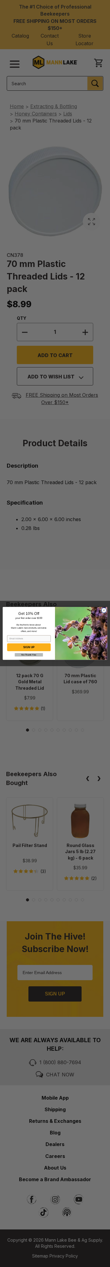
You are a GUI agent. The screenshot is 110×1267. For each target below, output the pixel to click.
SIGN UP (28, 647)
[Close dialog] (103, 610)
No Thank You (28, 655)
